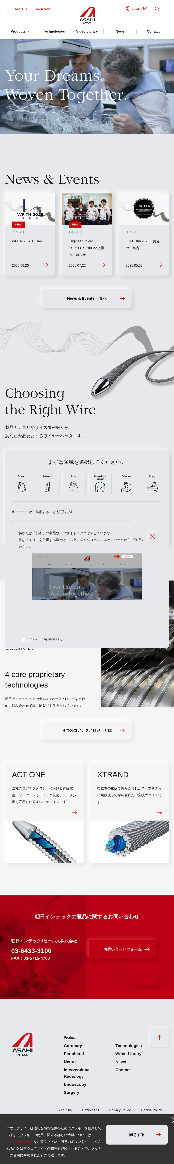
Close (152, 536)
